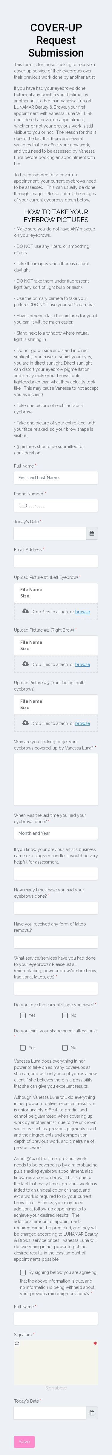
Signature (23, 1334)
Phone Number (29, 493)
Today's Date (27, 521)
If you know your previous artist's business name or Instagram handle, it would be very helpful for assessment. (56, 855)
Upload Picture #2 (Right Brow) (44, 630)
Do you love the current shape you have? (54, 1004)
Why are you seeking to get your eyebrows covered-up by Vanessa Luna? (54, 744)
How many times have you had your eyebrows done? (49, 893)
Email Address (28, 549)
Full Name (24, 466)
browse (82, 611)
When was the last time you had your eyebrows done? (50, 818)
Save (24, 1442)
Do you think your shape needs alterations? (56, 1030)
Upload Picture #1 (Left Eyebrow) (46, 577)
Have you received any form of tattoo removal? (50, 927)
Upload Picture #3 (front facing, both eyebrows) (49, 685)
